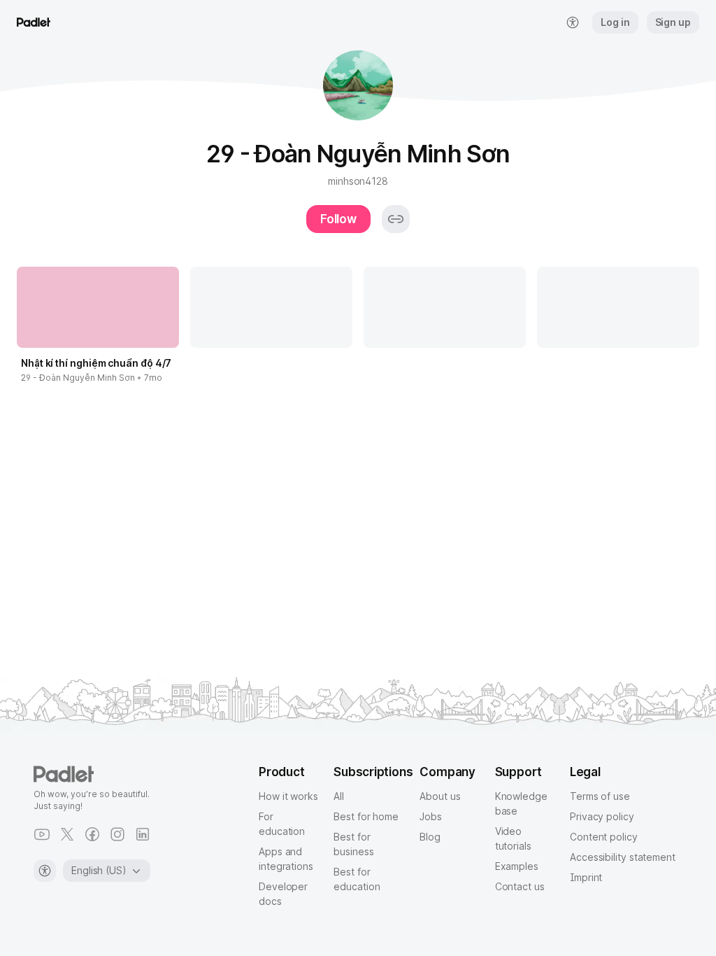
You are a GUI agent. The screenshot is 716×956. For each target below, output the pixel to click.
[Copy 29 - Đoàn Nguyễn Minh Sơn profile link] (396, 219)
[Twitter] (67, 834)
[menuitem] (572, 22)
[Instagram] (117, 834)
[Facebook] (92, 834)
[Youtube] (42, 834)
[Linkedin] (142, 834)
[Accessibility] (45, 870)
